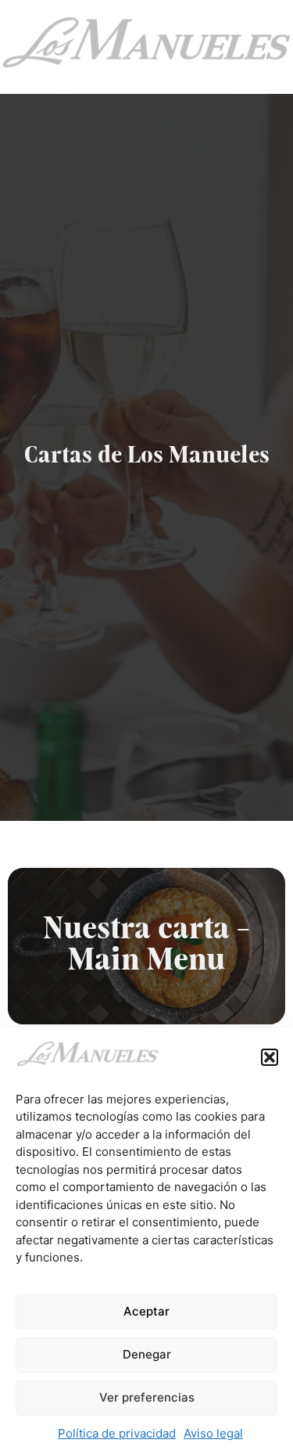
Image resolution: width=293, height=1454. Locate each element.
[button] (269, 1057)
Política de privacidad (117, 1433)
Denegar (147, 1354)
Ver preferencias (147, 1397)
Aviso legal (213, 1433)
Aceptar (146, 1311)
